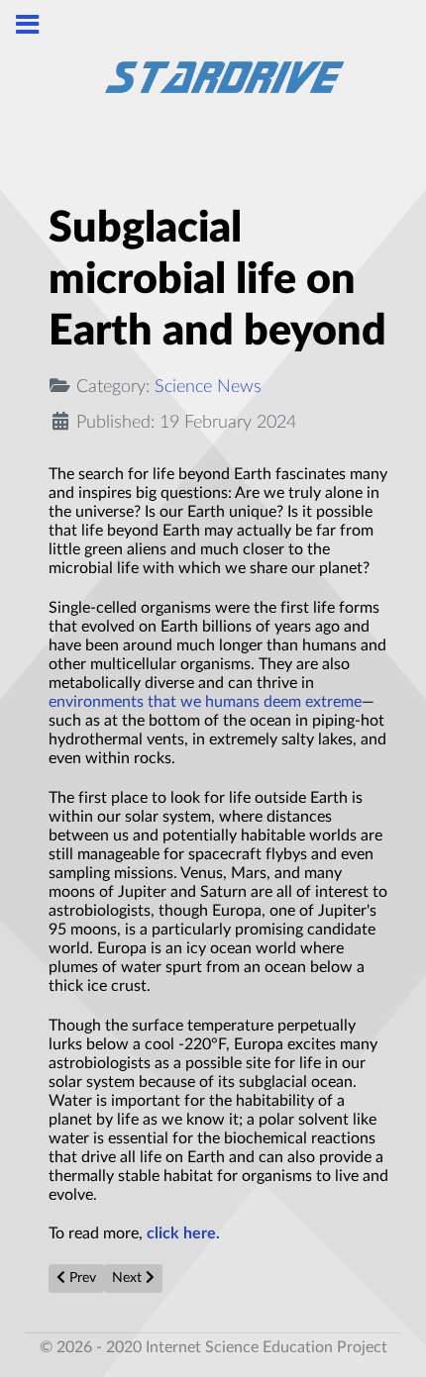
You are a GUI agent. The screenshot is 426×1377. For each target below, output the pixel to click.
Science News (208, 386)
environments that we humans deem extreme (205, 702)
